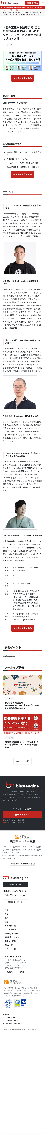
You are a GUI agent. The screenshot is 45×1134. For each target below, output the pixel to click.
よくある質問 (10, 929)
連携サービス (10, 941)
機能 (6, 917)
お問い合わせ (15, 884)
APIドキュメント (12, 937)
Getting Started (11, 933)
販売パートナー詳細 (15, 972)
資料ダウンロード (15, 901)
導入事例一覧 (10, 925)
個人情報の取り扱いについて (13, 1020)
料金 (6, 914)
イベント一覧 (22, 761)
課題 (6, 921)
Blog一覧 (9, 945)
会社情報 (6, 1014)
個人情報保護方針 (9, 1017)
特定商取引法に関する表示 (12, 1023)
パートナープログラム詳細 (22, 863)
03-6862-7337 (15, 890)
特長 (6, 910)
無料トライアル (32, 3)
